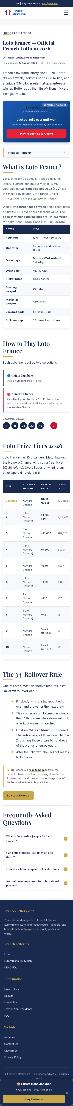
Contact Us (11, 1044)
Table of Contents (37, 153)
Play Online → (34, 1099)
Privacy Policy (12, 1057)
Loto (7, 954)
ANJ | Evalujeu (50, 3)
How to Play (11, 989)
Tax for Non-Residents (18, 1009)
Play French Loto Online (36, 133)
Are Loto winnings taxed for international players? (32, 883)
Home (7, 33)
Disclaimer (10, 1050)
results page (37, 769)
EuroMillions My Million (18, 960)
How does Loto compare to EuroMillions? (33, 869)
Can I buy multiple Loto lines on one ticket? (29, 855)
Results (8, 995)
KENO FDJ (10, 967)
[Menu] (66, 13)
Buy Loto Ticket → (18, 795)
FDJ (6, 1015)
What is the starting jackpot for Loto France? (29, 839)
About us (9, 1037)
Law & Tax (10, 1002)
